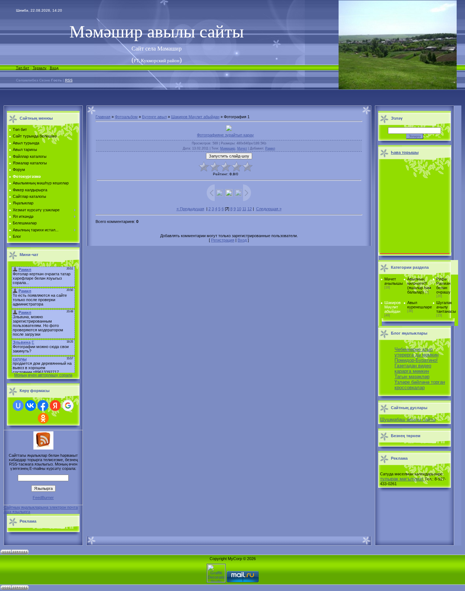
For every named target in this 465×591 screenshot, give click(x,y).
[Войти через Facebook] (42, 405)
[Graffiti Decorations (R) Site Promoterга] (216, 581)
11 (244, 209)
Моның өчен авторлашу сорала (43, 375)
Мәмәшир (227, 148)
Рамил (270, 148)
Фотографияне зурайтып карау (225, 135)
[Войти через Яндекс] (55, 405)
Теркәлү (39, 68)
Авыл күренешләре (419, 304)
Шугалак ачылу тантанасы (446, 307)
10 (239, 209)
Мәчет (242, 148)
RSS (69, 80)
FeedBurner (43, 497)
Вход (54, 68)
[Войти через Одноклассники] (43, 418)
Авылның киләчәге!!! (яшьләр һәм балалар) (419, 285)
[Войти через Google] (68, 405)
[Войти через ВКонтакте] (30, 405)
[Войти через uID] (18, 405)
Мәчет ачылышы (393, 281)
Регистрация (222, 240)
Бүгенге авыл (154, 117)
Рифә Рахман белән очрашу (443, 285)
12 (249, 209)
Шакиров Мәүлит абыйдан (195, 117)
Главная (103, 117)
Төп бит (22, 68)
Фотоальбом (126, 117)
